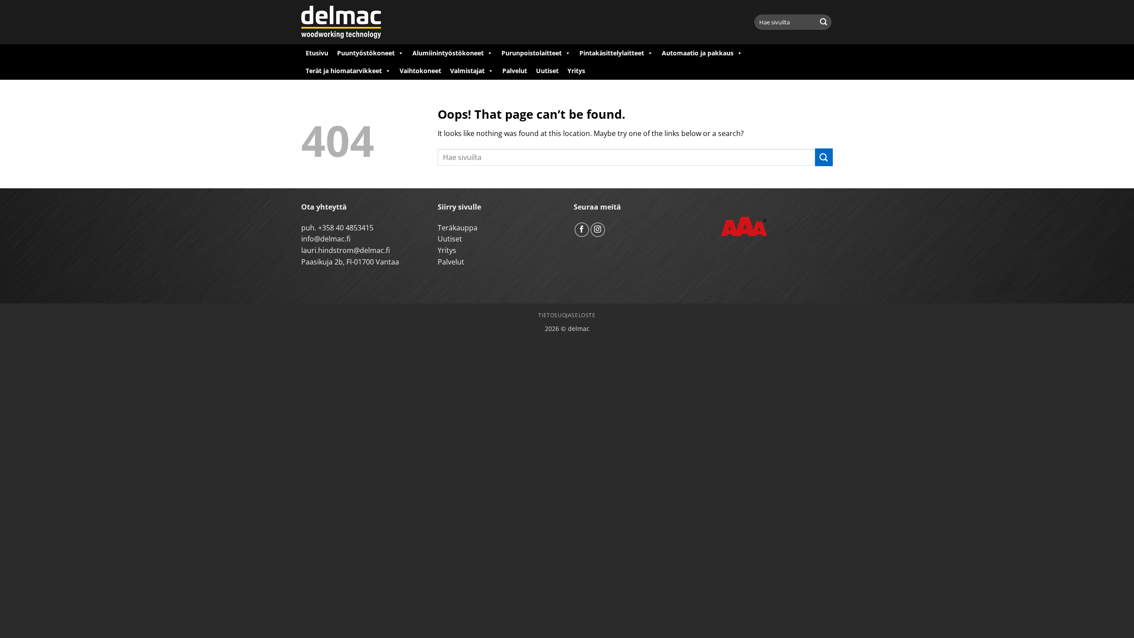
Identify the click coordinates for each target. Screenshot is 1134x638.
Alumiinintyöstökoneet (448, 53)
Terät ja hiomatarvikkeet (344, 70)
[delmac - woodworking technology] (341, 22)
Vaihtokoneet (420, 70)
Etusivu (317, 53)
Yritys (576, 70)
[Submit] (823, 22)
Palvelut (514, 70)
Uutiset (547, 70)
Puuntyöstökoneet (366, 53)
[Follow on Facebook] (582, 229)
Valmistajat (467, 70)
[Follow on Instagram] (597, 229)
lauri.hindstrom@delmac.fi (345, 250)
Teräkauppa (458, 228)
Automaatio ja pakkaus (698, 53)
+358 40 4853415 (345, 228)
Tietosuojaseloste (566, 315)
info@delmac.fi (325, 239)
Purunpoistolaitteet (531, 53)
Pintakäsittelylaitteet (611, 53)
